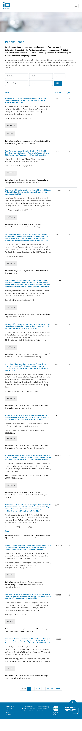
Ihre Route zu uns (28, 711)
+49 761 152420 (28, 707)
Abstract (10, 125)
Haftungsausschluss (42, 709)
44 (52, 688)
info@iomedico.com (28, 709)
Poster (9, 134)
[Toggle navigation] (76, 6)
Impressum (40, 711)
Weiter (58, 688)
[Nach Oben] (73, 702)
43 (48, 688)
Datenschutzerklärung (43, 707)
